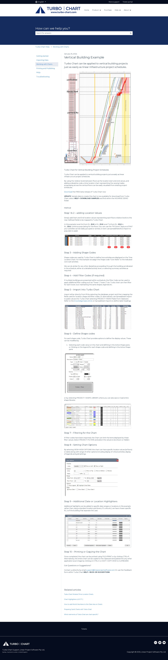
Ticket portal (128, 2)
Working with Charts (61, 47)
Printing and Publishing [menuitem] (45, 68)
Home (86, 10)
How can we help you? (52, 28)
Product (95, 10)
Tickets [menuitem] (84, 629)
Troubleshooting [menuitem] (43, 77)
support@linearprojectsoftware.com (100, 570)
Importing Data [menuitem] (42, 60)
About (126, 10)
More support (114, 2)
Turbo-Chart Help (42, 47)
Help (117, 10)
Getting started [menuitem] (42, 56)
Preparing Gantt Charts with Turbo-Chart (78, 609)
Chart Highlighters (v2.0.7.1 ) (73, 599)
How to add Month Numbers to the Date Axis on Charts (83, 604)
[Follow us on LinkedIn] (159, 642)
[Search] (131, 33)
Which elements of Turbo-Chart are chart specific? (81, 614)
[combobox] (82, 33)
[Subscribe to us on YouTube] (164, 642)
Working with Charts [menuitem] (44, 64)
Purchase (108, 10)
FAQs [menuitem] (38, 72)
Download (68, 192)
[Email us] (155, 642)
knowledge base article (83, 301)
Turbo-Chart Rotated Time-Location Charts (78, 594)
